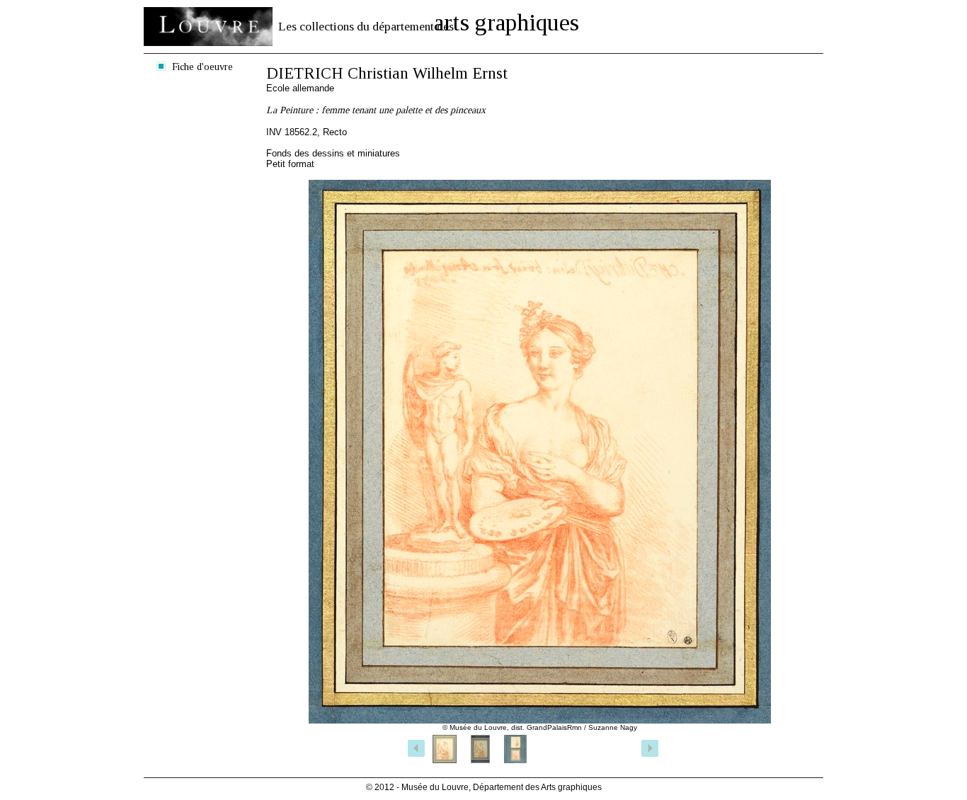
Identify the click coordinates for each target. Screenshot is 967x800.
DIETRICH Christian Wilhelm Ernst (387, 73)
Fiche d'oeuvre (202, 66)
